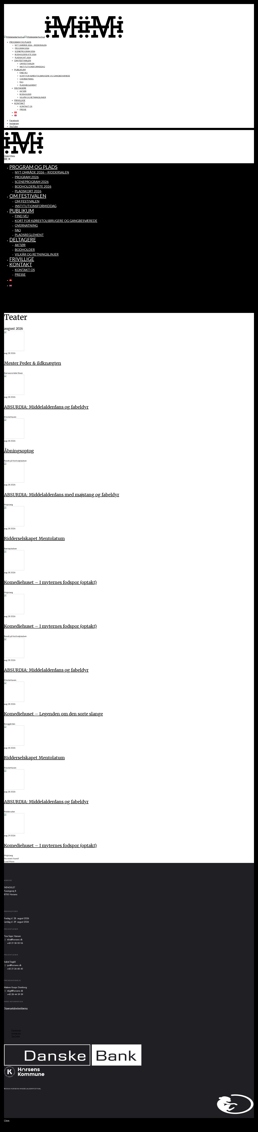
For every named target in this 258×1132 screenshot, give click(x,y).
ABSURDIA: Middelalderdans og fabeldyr (46, 407)
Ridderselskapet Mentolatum (34, 538)
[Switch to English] (15, 115)
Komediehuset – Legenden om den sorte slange (53, 714)
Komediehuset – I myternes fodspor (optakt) (50, 582)
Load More (9, 861)
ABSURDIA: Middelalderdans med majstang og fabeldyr (61, 494)
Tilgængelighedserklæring (16, 1008)
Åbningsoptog (19, 451)
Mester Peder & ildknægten (32, 363)
